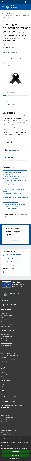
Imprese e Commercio (6, 341)
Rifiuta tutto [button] (15, 455)
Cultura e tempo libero (6, 336)
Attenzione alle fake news (10, 208)
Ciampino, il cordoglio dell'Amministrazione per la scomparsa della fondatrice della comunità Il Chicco (15, 172)
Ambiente (3, 357)
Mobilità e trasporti (6, 345)
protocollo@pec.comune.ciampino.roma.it (14, 405)
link (26, 448)
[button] (15, 458)
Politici (2, 322)
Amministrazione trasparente (8, 430)
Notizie (14, 13)
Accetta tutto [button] (15, 451)
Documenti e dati (5, 326)
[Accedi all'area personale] (25, 2)
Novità (8, 13)
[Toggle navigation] (3, 6)
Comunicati (4, 374)
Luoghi (2, 384)
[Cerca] (28, 7)
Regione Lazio (5, 2)
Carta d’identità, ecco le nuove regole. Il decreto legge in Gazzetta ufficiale (14, 205)
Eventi (2, 386)
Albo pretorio (4, 432)
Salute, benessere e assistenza (9, 360)
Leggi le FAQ (4, 420)
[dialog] (15, 448)
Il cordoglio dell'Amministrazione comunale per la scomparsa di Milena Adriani (15, 177)
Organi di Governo (5, 313)
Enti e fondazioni (5, 320)
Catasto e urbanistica (6, 343)
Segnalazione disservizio (7, 417)
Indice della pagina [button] (10, 93)
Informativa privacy (6, 434)
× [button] (29, 438)
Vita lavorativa (4, 339)
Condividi (5, 52)
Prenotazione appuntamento (8, 415)
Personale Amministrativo (7, 324)
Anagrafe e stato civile (6, 334)
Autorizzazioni (4, 362)
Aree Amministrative (6, 315)
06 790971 (13, 407)
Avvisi (2, 376)
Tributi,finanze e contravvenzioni (9, 355)
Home (3, 13)
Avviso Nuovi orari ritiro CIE (10, 202)
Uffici (2, 317)
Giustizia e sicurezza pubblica (8, 353)
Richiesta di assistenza (6, 422)
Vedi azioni (13, 52)
